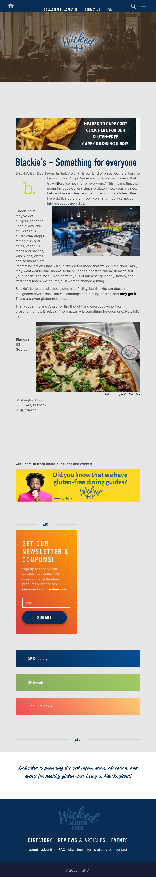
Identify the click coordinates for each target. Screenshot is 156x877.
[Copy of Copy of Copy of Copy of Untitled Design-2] (78, 500)
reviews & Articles (82, 840)
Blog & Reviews (39, 706)
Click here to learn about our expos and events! (54, 464)
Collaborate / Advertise (61, 9)
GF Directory (37, 659)
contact (121, 850)
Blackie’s (23, 339)
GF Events (35, 682)
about (33, 850)
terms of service (99, 850)
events (119, 840)
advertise (48, 850)
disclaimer (76, 850)
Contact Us (92, 9)
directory (40, 840)
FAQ (109, 9)
